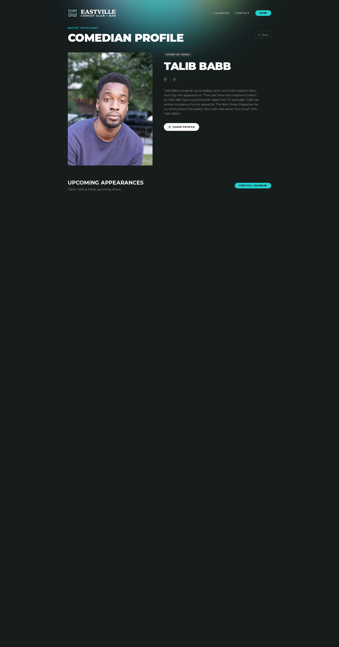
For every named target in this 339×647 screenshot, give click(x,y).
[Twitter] (176, 79)
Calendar (221, 13)
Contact (242, 13)
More (263, 13)
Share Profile (183, 127)
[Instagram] (167, 79)
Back (265, 35)
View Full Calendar (253, 185)
